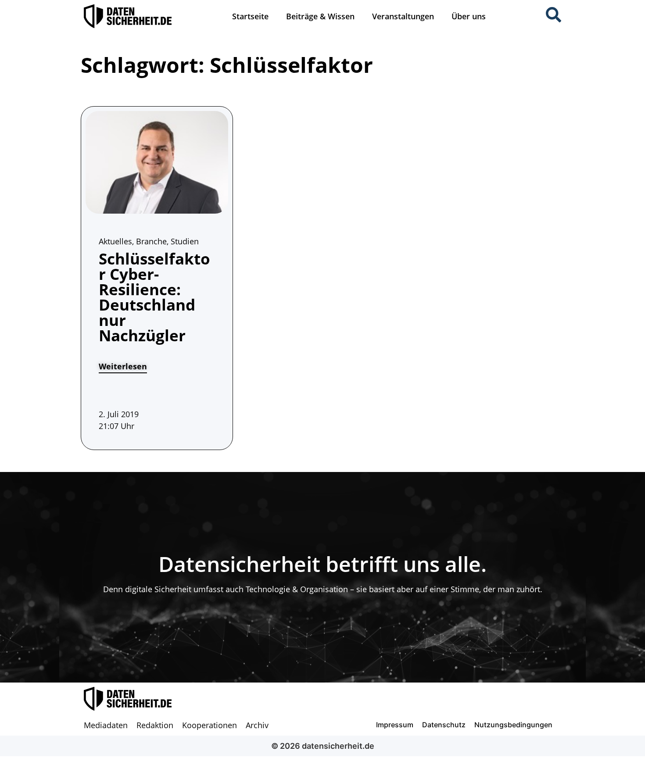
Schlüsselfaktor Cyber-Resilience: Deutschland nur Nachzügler (154, 297)
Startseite (250, 16)
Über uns (469, 16)
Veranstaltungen (403, 16)
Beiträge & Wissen (320, 16)
